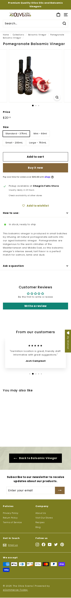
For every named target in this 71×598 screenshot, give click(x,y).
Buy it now (35, 168)
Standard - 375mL (16, 133)
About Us (41, 513)
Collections (18, 34)
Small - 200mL (14, 142)
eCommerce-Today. (15, 589)
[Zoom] (57, 97)
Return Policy (10, 517)
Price (6, 112)
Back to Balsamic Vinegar (37, 458)
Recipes (40, 522)
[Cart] (58, 15)
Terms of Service (12, 522)
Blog (38, 527)
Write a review (35, 306)
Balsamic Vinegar (37, 34)
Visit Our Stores (44, 517)
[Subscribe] (60, 490)
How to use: (11, 213)
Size (6, 127)
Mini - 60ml (40, 133)
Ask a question (13, 266)
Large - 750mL (37, 142)
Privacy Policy (10, 513)
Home (6, 34)
